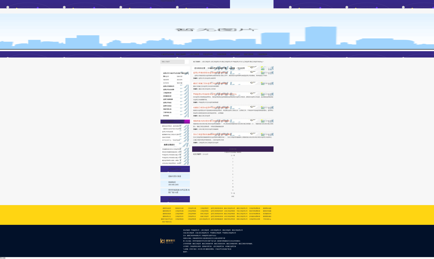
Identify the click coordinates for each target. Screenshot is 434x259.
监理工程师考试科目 (217, 208)
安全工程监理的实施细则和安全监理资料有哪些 (212, 134)
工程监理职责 (192, 219)
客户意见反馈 (173, 199)
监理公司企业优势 (168, 89)
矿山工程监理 (245, 61)
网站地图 (2, 258)
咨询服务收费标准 (254, 216)
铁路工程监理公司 (242, 219)
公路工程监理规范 (229, 211)
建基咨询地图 (267, 211)
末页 (232, 196)
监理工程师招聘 (168, 99)
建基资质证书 (167, 211)
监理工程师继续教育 (217, 219)
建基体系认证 (167, 216)
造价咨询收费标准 (254, 213)
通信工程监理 (181, 54)
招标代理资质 (248, 54)
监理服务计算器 (174, 169)
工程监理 (166, 76)
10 (233, 187)
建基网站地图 (267, 208)
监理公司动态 (167, 102)
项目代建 (179, 83)
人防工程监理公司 (215, 61)
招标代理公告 (167, 109)
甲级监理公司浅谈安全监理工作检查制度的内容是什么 (215, 94)
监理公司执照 (235, 54)
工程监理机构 (262, 54)
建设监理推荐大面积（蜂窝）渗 (171, 160)
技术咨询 (166, 83)
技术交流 (166, 115)
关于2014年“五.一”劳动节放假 (171, 140)
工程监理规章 (179, 213)
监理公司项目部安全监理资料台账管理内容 (210, 73)
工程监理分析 (167, 93)
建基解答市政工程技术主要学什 (171, 134)
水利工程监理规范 (229, 216)
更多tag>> (261, 61)
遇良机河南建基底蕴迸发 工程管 (172, 152)
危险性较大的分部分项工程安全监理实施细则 (211, 121)
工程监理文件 (179, 216)
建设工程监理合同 (229, 208)
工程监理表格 (204, 211)
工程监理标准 (179, 219)
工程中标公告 (167, 112)
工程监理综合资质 (254, 219)
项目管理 (166, 80)
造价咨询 (179, 80)
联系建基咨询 (267, 213)
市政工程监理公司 (242, 211)
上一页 (233, 155)
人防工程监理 (194, 54)
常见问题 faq (267, 219)
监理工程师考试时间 (217, 216)
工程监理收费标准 (254, 208)
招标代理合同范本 (229, 219)
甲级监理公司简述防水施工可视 (171, 155)
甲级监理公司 (208, 54)
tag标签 (232, 68)
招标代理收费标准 (254, 211)
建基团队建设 (267, 216)
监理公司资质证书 (168, 86)
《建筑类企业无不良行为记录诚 (171, 129)
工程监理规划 (192, 211)
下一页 (233, 193)
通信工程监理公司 (226, 61)
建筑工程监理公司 (242, 208)
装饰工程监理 (204, 213)
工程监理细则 (192, 213)
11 (233, 190)
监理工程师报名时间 (217, 213)
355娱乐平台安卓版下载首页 (232, 152)
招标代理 (179, 76)
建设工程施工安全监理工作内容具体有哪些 (210, 83)
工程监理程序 (204, 208)
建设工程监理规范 (229, 213)
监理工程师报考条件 (217, 211)
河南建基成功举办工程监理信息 (171, 149)
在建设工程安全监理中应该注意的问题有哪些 (211, 107)
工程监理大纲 (192, 208)
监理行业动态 (167, 106)
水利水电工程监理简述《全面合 (171, 163)
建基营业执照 (167, 208)
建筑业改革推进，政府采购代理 (171, 126)
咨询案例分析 (167, 96)
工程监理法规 (179, 211)
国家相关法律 (179, 208)
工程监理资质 (221, 54)
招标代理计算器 (174, 176)
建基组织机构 (167, 213)
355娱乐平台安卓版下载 (167, 1)
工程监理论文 (192, 216)
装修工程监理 (204, 216)
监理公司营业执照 (167, 131)
